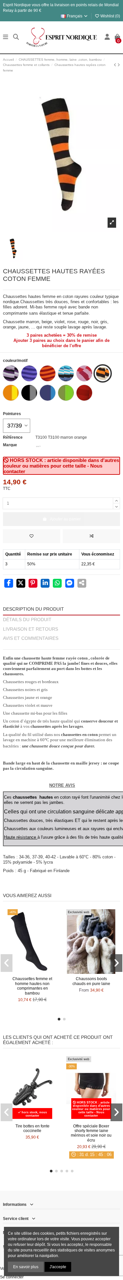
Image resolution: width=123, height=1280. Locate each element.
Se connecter (12, 1277)
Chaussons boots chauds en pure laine (91, 981)
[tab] (61, 646)
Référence (13, 437)
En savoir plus (25, 1267)
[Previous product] (115, 65)
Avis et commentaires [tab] (30, 638)
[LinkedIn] (45, 583)
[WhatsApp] (57, 583)
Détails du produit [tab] (27, 619)
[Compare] (32, 972)
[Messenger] (69, 583)
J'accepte (58, 1267)
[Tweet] (20, 583)
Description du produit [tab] (33, 609)
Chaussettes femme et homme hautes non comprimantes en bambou (32, 985)
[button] (59, 1019)
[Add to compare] (91, 536)
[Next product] (118, 65)
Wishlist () (109, 16)
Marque (10, 445)
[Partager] (8, 583)
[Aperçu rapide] (40, 972)
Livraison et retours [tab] (30, 629)
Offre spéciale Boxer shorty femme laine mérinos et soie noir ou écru (91, 1133)
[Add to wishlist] (31, 536)
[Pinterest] (33, 583)
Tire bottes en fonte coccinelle (32, 1128)
